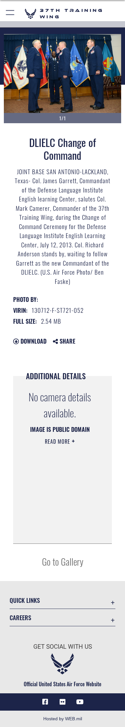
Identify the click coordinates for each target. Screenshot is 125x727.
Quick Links (25, 600)
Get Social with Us (62, 646)
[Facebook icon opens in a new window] (45, 702)
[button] (10, 13)
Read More (58, 441)
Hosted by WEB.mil (62, 718)
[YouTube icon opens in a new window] (80, 702)
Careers (20, 617)
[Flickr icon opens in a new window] (62, 702)
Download (32, 341)
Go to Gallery (62, 561)
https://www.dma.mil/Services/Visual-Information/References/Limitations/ (60, 532)
